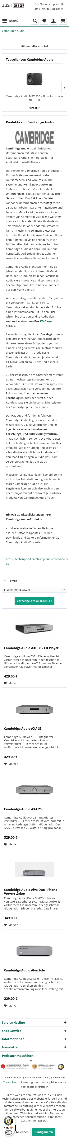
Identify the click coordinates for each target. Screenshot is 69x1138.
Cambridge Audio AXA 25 (23, 809)
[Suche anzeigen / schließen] (35, 21)
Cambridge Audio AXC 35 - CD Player (31, 648)
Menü (13, 20)
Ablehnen (22, 1132)
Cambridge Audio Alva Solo (24, 970)
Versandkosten (11, 1082)
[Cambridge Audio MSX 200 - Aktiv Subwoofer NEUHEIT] (34, 79)
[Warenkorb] (63, 21)
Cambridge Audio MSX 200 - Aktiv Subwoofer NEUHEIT (34, 98)
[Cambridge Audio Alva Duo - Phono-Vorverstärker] (34, 869)
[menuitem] (10, 21)
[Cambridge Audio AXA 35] (34, 708)
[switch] (8, 1132)
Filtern (12, 581)
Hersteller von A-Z (36, 46)
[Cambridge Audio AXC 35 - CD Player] (34, 628)
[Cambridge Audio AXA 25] (34, 789)
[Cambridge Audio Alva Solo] (34, 950)
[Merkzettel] (44, 21)
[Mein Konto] (53, 21)
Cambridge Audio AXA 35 (23, 729)
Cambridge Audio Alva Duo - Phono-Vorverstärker (31, 891)
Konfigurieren (44, 1132)
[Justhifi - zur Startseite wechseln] (13, 5)
